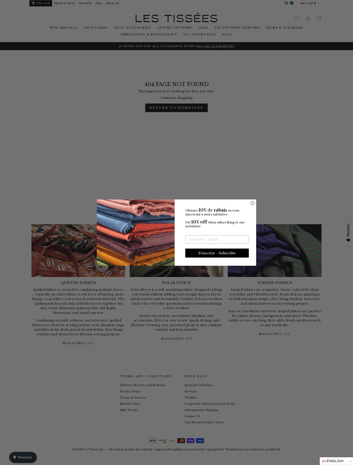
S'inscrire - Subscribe (217, 253)
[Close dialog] (252, 203)
